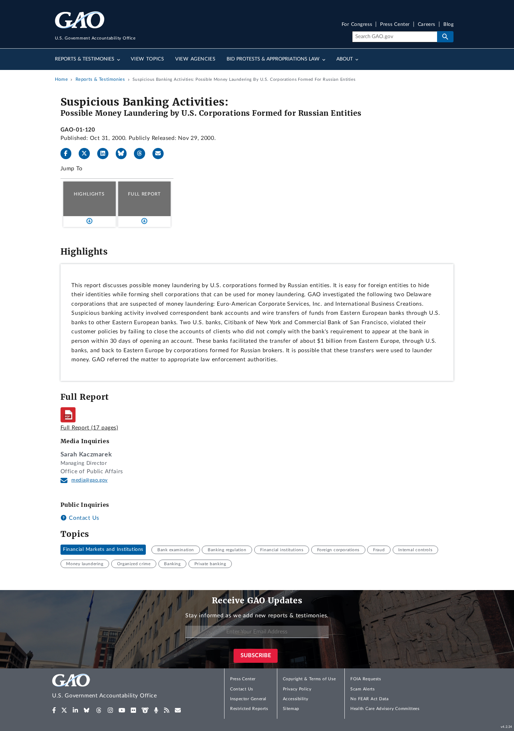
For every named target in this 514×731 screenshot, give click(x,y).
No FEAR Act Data (369, 699)
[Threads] (142, 153)
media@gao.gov (89, 480)
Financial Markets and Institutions (103, 549)
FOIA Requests (365, 679)
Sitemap (291, 709)
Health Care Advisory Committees (384, 709)
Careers (426, 24)
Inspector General (248, 699)
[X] (87, 153)
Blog (448, 24)
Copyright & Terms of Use (309, 679)
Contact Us (83, 518)
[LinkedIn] (105, 153)
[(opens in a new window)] (54, 710)
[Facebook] (68, 153)
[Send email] (160, 153)
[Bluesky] (124, 153)
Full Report (144, 194)
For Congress (357, 24)
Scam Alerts (362, 689)
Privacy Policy (297, 689)
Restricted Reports (249, 709)
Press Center (395, 24)
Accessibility (295, 699)
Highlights (89, 194)
